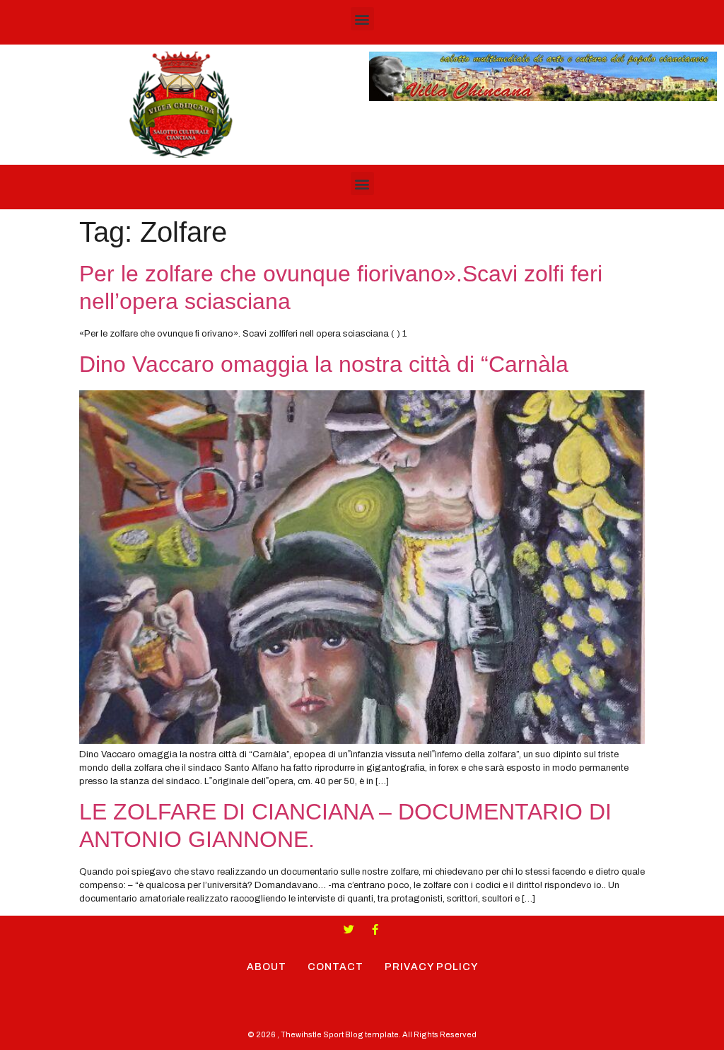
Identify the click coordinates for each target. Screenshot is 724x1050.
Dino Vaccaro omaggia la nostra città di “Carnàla (323, 364)
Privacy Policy (431, 967)
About (266, 967)
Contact (335, 967)
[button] (362, 18)
